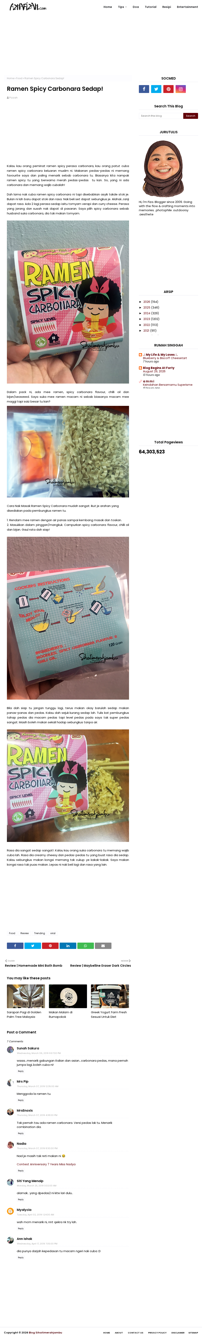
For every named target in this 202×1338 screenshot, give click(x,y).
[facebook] (144, 89)
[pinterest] (168, 89)
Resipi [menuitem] (166, 7)
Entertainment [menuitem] (187, 7)
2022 (147, 325)
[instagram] (181, 89)
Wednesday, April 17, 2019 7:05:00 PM (37, 1243)
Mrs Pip (22, 1081)
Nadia (21, 1143)
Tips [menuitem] (121, 7)
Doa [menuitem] (136, 7)
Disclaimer (177, 1332)
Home (10, 78)
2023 (147, 319)
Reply (21, 1071)
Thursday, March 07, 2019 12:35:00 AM (37, 1086)
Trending (39, 933)
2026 (147, 302)
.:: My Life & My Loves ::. (160, 355)
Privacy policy (157, 1332)
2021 (146, 330)
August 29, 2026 (154, 371)
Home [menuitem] (108, 7)
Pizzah (13, 97)
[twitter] (156, 89)
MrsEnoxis (25, 1110)
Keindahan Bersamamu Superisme (168, 385)
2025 (147, 307)
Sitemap (193, 1332)
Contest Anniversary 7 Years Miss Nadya (46, 1164)
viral (52, 933)
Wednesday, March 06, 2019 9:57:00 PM (39, 1053)
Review (25, 933)
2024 (147, 313)
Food (19, 78)
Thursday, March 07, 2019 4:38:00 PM (37, 1115)
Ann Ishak (24, 1239)
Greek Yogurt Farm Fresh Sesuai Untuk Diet (109, 1014)
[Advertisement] (101, 47)
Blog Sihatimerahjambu (45, 1332)
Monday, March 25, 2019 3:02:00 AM (36, 1185)
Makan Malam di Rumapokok (60, 1014)
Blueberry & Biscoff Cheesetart (165, 358)
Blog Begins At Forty (158, 368)
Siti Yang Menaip (30, 1181)
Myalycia (24, 1210)
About (119, 1332)
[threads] (193, 89)
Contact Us (135, 1332)
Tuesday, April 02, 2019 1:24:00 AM (35, 1214)
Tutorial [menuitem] (150, 7)
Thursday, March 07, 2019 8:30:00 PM (37, 1148)
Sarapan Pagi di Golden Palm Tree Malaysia (24, 1014)
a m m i (148, 381)
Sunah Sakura (28, 1048)
